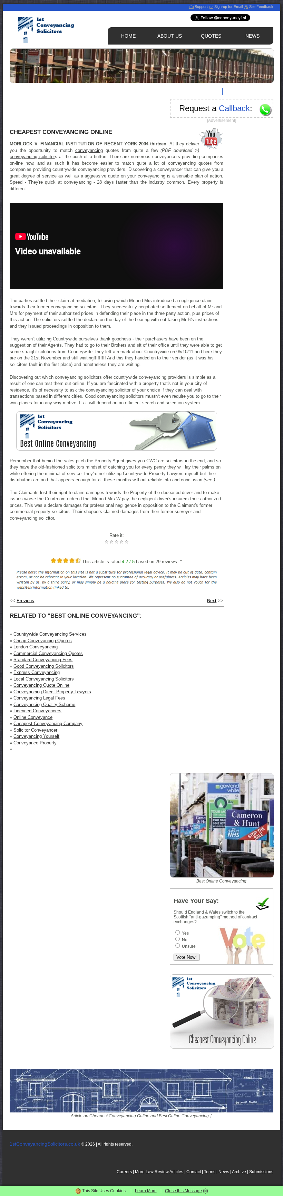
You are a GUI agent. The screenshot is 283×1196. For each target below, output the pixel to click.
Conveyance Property (35, 742)
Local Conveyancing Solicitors (43, 679)
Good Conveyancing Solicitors (43, 666)
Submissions (261, 1171)
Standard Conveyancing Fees (42, 659)
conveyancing (89, 150)
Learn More (146, 1190)
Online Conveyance (32, 717)
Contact (193, 1171)
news (252, 36)
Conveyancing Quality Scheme (44, 704)
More (140, 1171)
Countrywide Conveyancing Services (50, 634)
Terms (209, 1171)
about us (169, 36)
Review (162, 1171)
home (128, 36)
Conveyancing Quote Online (41, 685)
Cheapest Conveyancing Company (47, 723)
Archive (239, 1171)
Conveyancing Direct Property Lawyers (52, 691)
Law (150, 1171)
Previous (25, 600)
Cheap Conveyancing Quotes (42, 640)
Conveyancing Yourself (36, 736)
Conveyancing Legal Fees (39, 698)
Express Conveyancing (36, 672)
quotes (211, 36)
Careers (124, 1171)
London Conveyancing (35, 646)
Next (211, 600)
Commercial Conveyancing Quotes (48, 653)
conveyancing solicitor (32, 156)
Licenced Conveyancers (37, 710)
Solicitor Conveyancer (35, 730)
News (223, 1171)
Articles (176, 1171)
